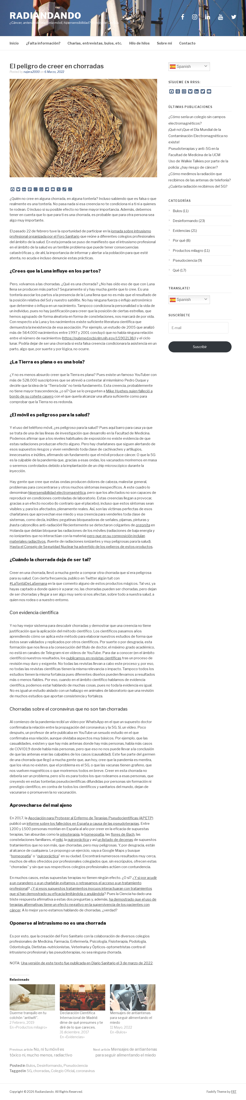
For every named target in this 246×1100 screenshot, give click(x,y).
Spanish (183, 66)
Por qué (179, 240)
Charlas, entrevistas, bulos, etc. (95, 43)
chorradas (41, 1071)
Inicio (14, 43)
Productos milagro (188, 250)
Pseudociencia (75, 1065)
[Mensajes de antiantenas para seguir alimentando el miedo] (132, 997)
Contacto (187, 43)
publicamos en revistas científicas (93, 658)
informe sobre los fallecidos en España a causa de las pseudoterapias (83, 823)
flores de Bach (123, 834)
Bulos (30, 1065)
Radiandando (45, 15)
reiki (59, 840)
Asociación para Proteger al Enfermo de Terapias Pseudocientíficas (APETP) (90, 818)
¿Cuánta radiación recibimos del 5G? (198, 186)
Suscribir (200, 347)
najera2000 (32, 72)
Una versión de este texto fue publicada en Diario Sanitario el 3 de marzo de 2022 (87, 963)
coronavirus (85, 1071)
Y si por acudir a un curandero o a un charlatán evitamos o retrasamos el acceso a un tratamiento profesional (83, 883)
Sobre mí (164, 43)
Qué (176, 270)
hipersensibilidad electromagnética (57, 492)
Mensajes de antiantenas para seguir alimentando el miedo (131, 1017)
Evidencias (181, 231)
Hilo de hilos (139, 43)
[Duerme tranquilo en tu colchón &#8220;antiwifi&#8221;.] (32, 997)
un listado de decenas (115, 840)
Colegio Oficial (62, 1071)
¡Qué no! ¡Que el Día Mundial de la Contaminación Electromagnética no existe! (198, 136)
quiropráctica (78, 840)
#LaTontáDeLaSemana (28, 583)
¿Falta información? (43, 43)
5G (29, 1071)
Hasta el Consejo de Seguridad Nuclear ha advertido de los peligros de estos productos (81, 547)
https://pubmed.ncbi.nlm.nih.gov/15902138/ (99, 338)
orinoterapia (70, 834)
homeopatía (94, 834)
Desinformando (49, 1065)
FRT (233, 1092)
